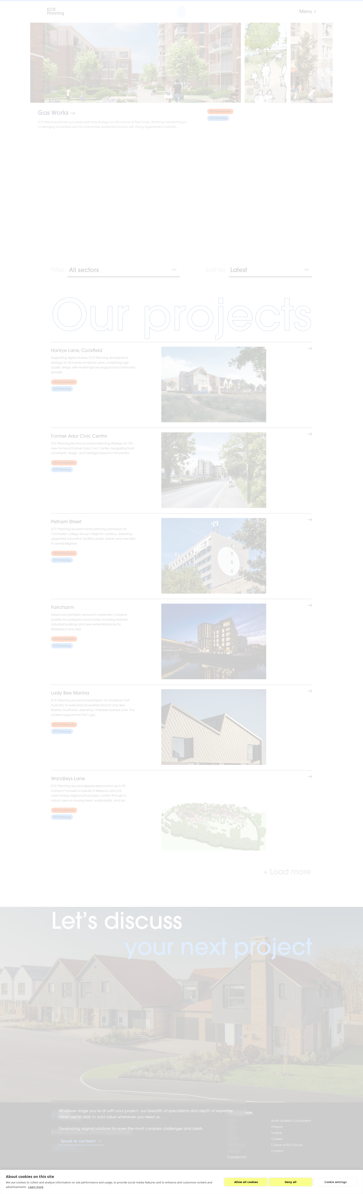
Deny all (290, 1182)
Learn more (35, 1187)
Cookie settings (335, 1182)
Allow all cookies (246, 1182)
